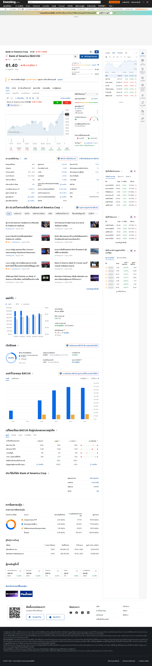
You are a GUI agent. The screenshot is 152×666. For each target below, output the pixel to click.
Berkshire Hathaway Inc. (15, 554)
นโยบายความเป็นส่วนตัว (129, 661)
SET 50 (107, 79)
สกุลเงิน (107, 53)
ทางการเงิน (95, 482)
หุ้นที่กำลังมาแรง (111, 217)
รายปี (7, 378)
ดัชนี (113, 53)
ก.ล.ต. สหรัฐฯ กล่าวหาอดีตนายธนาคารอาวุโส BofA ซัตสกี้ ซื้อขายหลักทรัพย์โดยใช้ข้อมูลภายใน (22, 264)
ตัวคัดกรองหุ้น (91, 6)
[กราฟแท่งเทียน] (8, 98)
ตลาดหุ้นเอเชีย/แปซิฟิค (117, 9)
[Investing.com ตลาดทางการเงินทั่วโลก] (11, 2)
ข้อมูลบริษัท (16, 93)
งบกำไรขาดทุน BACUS (18, 373)
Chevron (47, 570)
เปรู (97, 491)
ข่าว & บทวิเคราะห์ (24, 88)
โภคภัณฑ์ (120, 53)
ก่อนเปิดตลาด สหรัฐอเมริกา (32, 9)
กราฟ (14, 88)
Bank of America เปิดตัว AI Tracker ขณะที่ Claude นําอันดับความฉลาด (71, 264)
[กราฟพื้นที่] (12, 98)
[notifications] (143, 2)
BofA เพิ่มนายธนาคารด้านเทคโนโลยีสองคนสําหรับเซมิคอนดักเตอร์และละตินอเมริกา (71, 237)
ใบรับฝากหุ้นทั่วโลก (56, 9)
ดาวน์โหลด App (101, 611)
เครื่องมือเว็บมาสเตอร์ (102, 619)
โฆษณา (125, 611)
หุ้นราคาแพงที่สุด (121, 257)
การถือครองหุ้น (14, 504)
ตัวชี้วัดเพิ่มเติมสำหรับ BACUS (89, 158)
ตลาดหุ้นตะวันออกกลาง (103, 9)
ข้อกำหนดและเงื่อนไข (113, 661)
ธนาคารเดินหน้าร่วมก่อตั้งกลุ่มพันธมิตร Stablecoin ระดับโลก (19, 237)
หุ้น (6, 9)
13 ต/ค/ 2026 (63, 189)
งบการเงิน (36, 88)
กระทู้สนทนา (56, 88)
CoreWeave (86, 570)
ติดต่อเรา (125, 615)
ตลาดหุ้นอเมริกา (81, 9)
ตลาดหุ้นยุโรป (91, 9)
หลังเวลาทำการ (45, 9)
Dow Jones (108, 82)
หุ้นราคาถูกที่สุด (109, 257)
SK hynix (28, 570)
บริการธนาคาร (94, 478)
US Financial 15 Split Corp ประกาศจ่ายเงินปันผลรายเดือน (69, 224)
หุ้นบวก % (121, 176)
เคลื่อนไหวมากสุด (110, 176)
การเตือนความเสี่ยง (144, 661)
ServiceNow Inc (12, 570)
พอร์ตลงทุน (99, 615)
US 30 (107, 85)
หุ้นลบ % (128, 176)
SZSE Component (110, 89)
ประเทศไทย (13, 9)
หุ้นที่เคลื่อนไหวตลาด (112, 171)
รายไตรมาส (15, 378)
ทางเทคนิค (46, 88)
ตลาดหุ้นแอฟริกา (129, 9)
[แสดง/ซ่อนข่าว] (38, 98)
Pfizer (66, 570)
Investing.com (10, 229)
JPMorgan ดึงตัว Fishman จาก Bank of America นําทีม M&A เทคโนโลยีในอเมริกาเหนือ (22, 277)
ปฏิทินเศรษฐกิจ (79, 6)
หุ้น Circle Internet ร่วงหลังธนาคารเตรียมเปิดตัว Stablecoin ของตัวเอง (22, 224)
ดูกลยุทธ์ (60, 79)
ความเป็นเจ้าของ (25, 93)
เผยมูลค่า (94, 65)
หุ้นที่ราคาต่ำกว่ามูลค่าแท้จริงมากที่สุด (115, 251)
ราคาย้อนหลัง (35, 93)
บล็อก (98, 606)
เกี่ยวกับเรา (126, 606)
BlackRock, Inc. (11, 549)
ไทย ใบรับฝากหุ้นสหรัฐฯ (69, 9)
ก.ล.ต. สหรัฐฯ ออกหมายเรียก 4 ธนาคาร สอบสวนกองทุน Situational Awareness (20, 251)
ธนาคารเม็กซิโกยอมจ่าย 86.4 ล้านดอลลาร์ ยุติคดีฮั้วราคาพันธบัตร (71, 251)
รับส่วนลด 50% (114, 2)
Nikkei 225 (108, 95)
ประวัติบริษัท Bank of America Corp (26, 473)
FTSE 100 (108, 92)
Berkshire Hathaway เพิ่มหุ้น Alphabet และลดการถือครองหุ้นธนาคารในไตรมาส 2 (71, 277)
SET (106, 76)
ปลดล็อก (41, 464)
